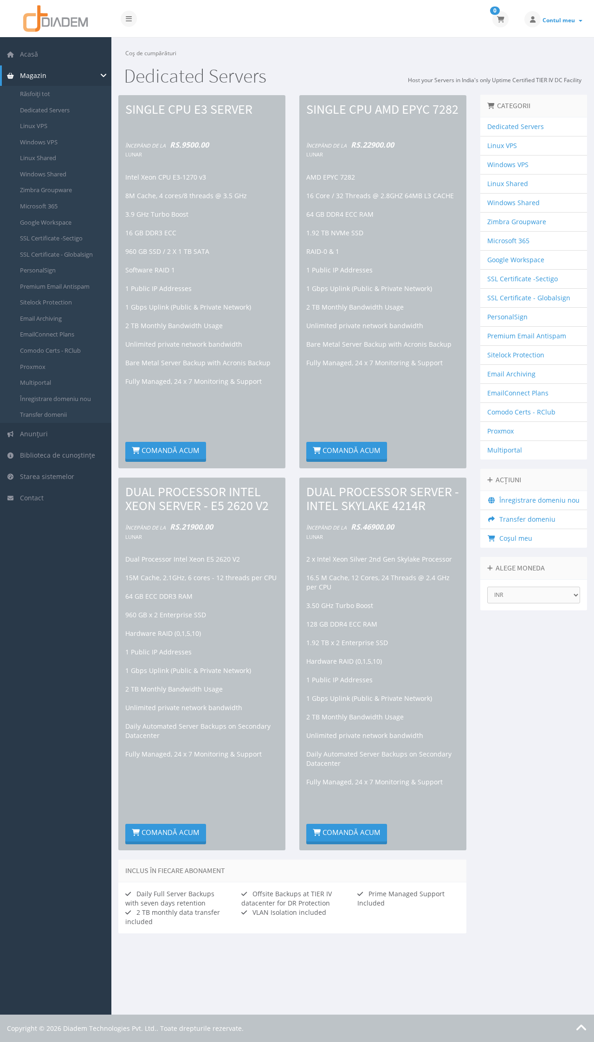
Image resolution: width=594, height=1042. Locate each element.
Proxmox (32, 366)
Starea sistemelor (45, 476)
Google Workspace (45, 222)
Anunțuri (32, 433)
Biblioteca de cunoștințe (55, 455)
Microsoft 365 (39, 206)
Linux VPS (33, 126)
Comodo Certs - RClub (50, 350)
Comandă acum (170, 450)
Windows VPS (39, 142)
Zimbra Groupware (46, 190)
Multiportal (35, 382)
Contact (30, 497)
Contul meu (560, 20)
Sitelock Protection (46, 302)
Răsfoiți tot (35, 94)
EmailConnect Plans (47, 334)
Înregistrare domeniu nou (55, 399)
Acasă (27, 54)
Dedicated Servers (45, 110)
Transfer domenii (43, 414)
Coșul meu (514, 538)
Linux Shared (38, 158)
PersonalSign (38, 270)
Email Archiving (41, 318)
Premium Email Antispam (55, 286)
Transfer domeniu (525, 519)
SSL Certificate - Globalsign (56, 254)
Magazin (31, 75)
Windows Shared (43, 174)
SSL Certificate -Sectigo (51, 238)
